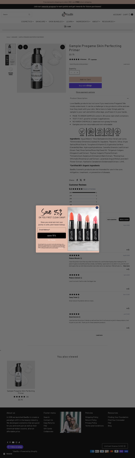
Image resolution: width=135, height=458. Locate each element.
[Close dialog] (97, 207)
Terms (39, 248)
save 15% (51, 235)
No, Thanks (51, 240)
